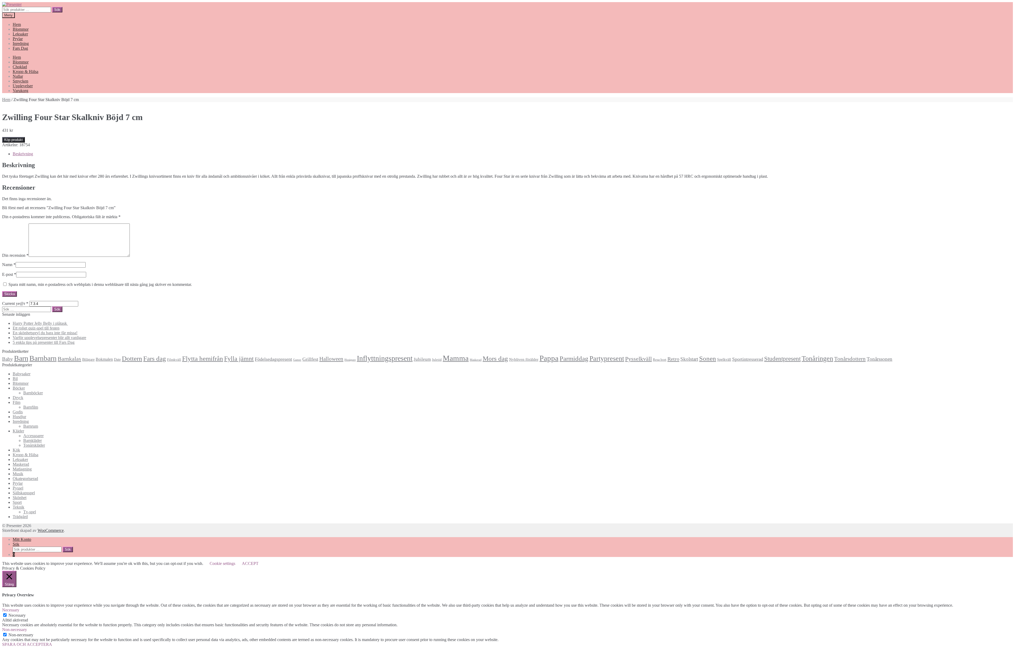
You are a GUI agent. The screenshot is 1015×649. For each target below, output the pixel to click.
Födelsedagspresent (273, 359)
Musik (18, 474)
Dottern (132, 358)
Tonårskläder (34, 445)
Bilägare (88, 359)
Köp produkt (13, 140)
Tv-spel (29, 512)
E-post (9, 274)
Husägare (350, 359)
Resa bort (659, 360)
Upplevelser (23, 86)
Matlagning (22, 469)
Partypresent (606, 358)
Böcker (19, 388)
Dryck (18, 397)
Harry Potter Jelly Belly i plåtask (40, 323)
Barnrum (30, 426)
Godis (18, 412)
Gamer (297, 359)
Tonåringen (817, 358)
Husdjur (19, 416)
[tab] (513, 154)
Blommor (21, 29)
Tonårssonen (879, 359)
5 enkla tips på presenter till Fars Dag (44, 342)
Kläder (18, 431)
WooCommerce (51, 530)
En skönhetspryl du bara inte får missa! (45, 333)
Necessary (17, 615)
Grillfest (310, 359)
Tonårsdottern (850, 359)
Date (117, 359)
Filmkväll (174, 360)
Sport (17, 502)
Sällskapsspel (24, 493)
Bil (15, 378)
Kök (16, 450)
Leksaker (20, 34)
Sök (16, 544)
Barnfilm (30, 407)
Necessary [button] (10, 610)
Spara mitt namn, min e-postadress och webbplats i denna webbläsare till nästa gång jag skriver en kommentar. (100, 284)
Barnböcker (33, 393)
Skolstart (689, 359)
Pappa (549, 358)
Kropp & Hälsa (25, 71)
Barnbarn (43, 358)
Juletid (437, 360)
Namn (9, 264)
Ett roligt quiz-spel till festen (36, 328)
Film (16, 402)
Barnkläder (32, 440)
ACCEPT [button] (250, 563)
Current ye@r (15, 303)
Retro (673, 359)
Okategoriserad (25, 478)
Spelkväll (724, 359)
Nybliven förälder (523, 359)
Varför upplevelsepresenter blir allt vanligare (49, 337)
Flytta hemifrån (202, 358)
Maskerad (476, 359)
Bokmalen (104, 359)
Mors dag (495, 358)
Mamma (456, 358)
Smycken (20, 81)
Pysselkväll (638, 359)
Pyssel (18, 488)
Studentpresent (782, 358)
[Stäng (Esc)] (1009, 6)
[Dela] (997, 6)
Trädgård (20, 516)
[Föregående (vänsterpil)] (9, 324)
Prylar (18, 38)
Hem (17, 24)
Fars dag (154, 358)
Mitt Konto (22, 539)
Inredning (21, 43)
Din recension (15, 255)
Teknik (18, 507)
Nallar (18, 76)
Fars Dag (20, 48)
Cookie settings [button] (222, 563)
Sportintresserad (747, 359)
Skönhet (19, 497)
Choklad (20, 67)
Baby (7, 359)
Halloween (331, 359)
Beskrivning (23, 154)
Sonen (707, 358)
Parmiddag (574, 358)
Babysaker (21, 374)
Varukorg (20, 90)
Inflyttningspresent (385, 358)
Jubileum (422, 359)
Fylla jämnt (239, 358)
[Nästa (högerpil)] (1005, 324)
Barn (21, 358)
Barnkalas (69, 358)
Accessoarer (33, 435)
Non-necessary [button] (14, 629)
